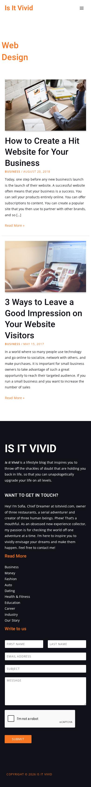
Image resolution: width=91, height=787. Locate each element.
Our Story (12, 620)
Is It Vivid (19, 8)
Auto (8, 585)
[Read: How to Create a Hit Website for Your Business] (45, 106)
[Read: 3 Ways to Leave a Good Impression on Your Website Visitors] (45, 267)
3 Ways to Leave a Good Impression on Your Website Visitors (43, 319)
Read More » (14, 225)
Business (12, 172)
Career (10, 608)
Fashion (11, 579)
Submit (18, 739)
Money (10, 573)
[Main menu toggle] (82, 8)
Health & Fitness (17, 596)
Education (12, 602)
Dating (10, 591)
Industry (11, 614)
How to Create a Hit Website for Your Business (42, 152)
